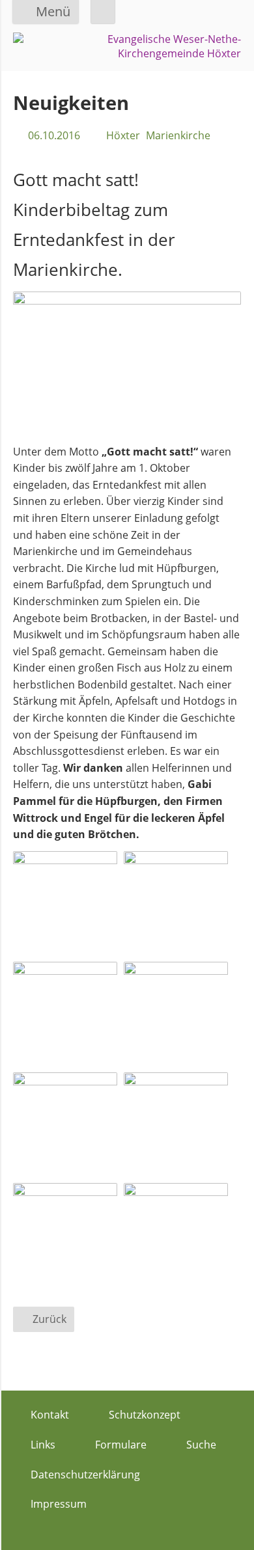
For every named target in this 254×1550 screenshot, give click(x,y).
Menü (53, 11)
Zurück (49, 1319)
